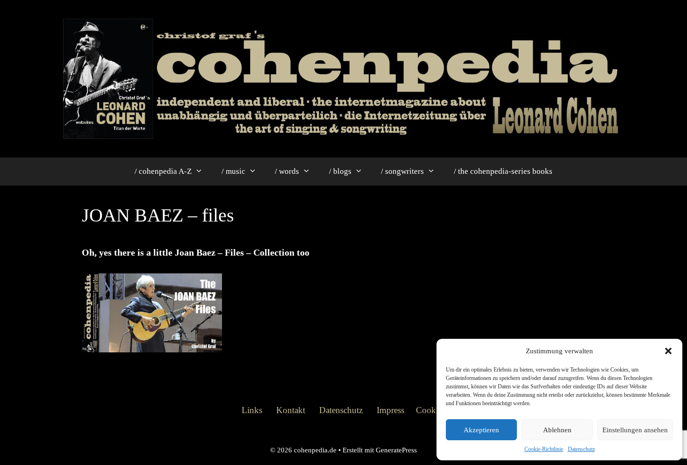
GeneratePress (396, 450)
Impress (390, 410)
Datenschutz (581, 449)
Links (252, 410)
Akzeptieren (481, 430)
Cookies (430, 410)
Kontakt (290, 410)
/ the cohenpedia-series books (503, 171)
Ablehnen (557, 430)
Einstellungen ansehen (635, 430)
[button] (668, 351)
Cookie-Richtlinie (543, 449)
